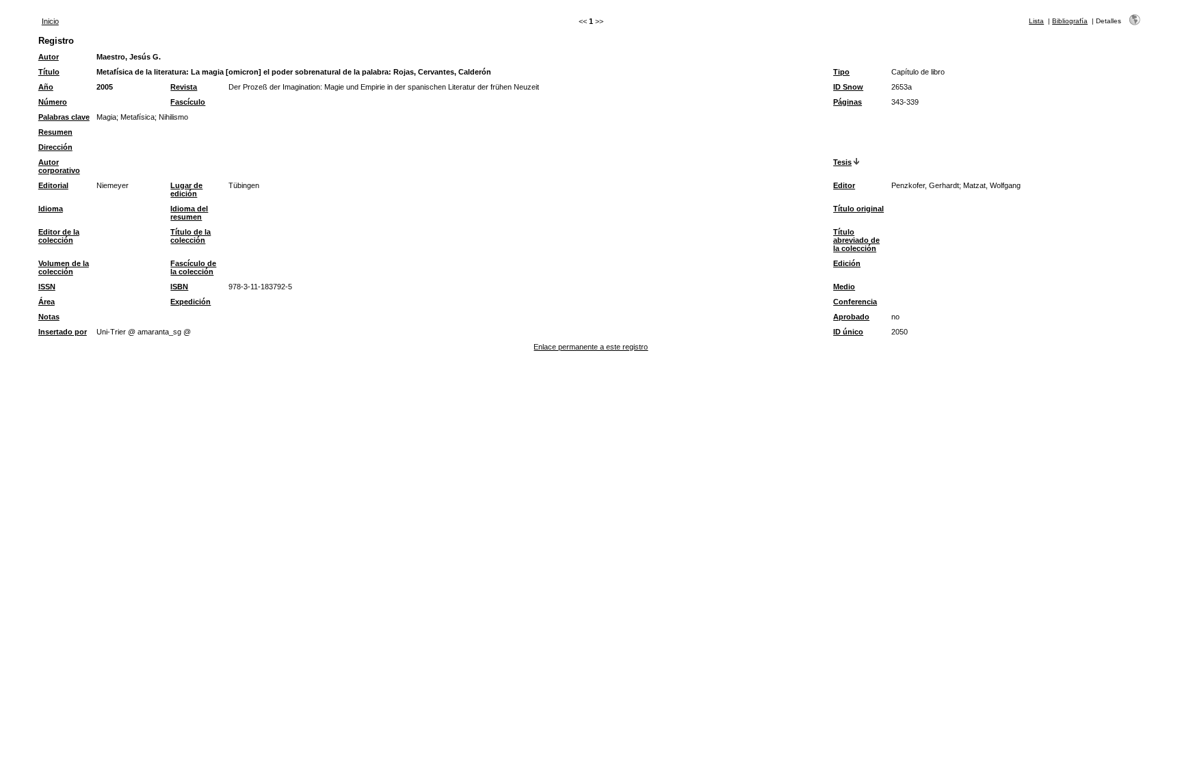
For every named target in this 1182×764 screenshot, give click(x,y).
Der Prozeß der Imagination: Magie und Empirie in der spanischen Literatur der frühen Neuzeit (383, 87)
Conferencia (855, 302)
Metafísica (137, 117)
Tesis (842, 162)
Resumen (55, 132)
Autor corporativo (59, 166)
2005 (104, 87)
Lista (1036, 21)
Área (46, 302)
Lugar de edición (186, 189)
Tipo (841, 72)
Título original (858, 209)
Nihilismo (173, 117)
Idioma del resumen (189, 213)
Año (45, 87)
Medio (844, 286)
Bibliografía (1070, 21)
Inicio (50, 21)
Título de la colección (190, 236)
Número (52, 102)
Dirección (55, 147)
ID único (848, 332)
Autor (48, 57)
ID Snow (848, 87)
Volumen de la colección (63, 267)
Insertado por (62, 332)
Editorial (53, 185)
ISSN (46, 286)
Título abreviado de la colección (856, 240)
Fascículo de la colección (193, 267)
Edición (847, 263)
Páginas (847, 102)
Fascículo (187, 102)
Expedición (190, 302)
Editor (844, 185)
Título (49, 72)
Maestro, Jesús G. (128, 57)
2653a (901, 87)
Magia (106, 117)
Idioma (50, 209)
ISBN (179, 286)
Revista (183, 87)
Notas (49, 317)
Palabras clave (64, 117)
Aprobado (851, 317)
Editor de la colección (58, 236)
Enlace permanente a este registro (591, 347)
